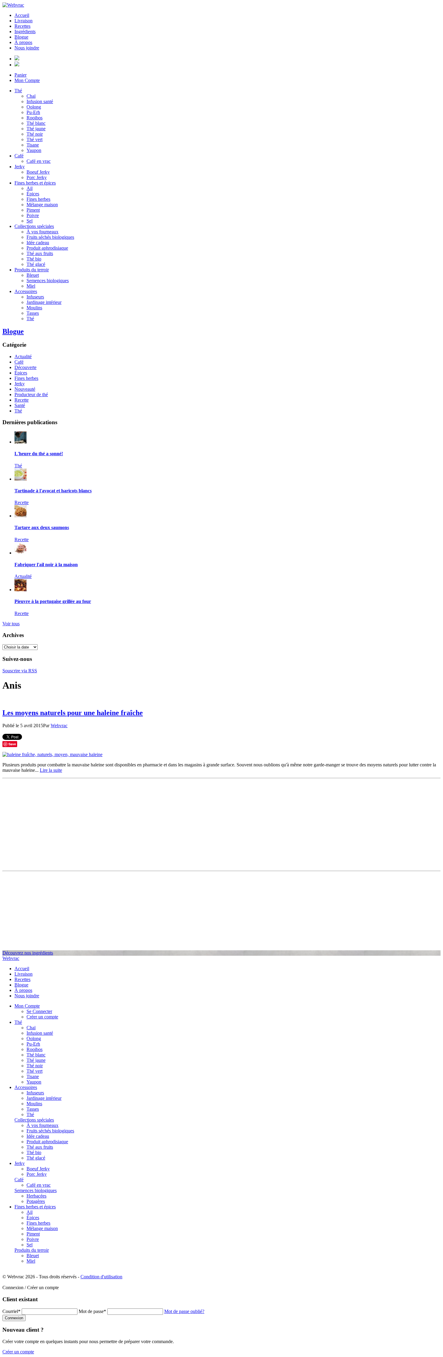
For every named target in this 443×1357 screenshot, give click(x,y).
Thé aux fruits (40, 253)
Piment (33, 210)
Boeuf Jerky (38, 172)
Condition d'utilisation (101, 1276)
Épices (33, 193)
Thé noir (35, 134)
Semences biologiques (48, 280)
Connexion (14, 1318)
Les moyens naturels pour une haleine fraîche (72, 713)
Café (19, 155)
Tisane (33, 144)
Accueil (21, 15)
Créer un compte (42, 1016)
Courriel (11, 1311)
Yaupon (34, 150)
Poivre (33, 215)
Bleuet (33, 275)
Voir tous (11, 623)
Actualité (23, 356)
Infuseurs (35, 296)
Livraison (23, 20)
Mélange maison (42, 204)
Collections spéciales (34, 226)
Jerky (19, 166)
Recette (21, 399)
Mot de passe (92, 1311)
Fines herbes (38, 199)
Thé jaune (36, 128)
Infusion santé (40, 101)
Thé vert (34, 139)
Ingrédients (25, 31)
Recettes (22, 26)
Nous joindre (26, 47)
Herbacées (36, 1195)
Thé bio (34, 258)
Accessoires (25, 291)
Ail (30, 188)
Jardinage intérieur (44, 302)
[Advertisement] (221, 823)
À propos (23, 42)
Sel (30, 220)
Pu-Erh (33, 112)
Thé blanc (36, 123)
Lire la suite (51, 770)
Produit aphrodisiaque (47, 248)
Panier (20, 74)
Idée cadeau (38, 242)
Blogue (21, 36)
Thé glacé (36, 264)
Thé (18, 90)
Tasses (33, 313)
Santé (19, 405)
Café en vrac (39, 161)
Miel (31, 286)
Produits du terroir (31, 269)
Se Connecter (39, 1011)
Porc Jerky (37, 177)
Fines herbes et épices (35, 182)
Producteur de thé (31, 394)
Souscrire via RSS (19, 670)
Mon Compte (27, 80)
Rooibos (34, 117)
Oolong (34, 106)
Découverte (25, 367)
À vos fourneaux (42, 231)
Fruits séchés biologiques (50, 237)
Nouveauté (24, 389)
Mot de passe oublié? (184, 1311)
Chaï (31, 96)
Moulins (34, 307)
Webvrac (59, 725)
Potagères (36, 1201)
